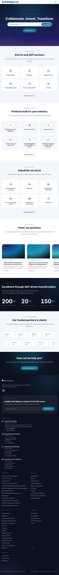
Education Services (7, 540)
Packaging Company (7, 538)
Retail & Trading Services (8, 545)
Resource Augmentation (37, 486)
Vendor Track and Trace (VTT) (10, 483)
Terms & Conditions (46, 571)
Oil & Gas (4, 530)
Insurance (4, 525)
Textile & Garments (6, 533)
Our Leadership (35, 516)
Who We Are (34, 513)
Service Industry (6, 543)
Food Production (6, 513)
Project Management (36, 483)
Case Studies (5, 555)
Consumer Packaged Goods (9, 520)
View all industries (29, 212)
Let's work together (28, 368)
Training (33, 490)
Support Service (35, 481)
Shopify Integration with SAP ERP (10, 500)
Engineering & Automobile (8, 518)
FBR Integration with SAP (8, 498)
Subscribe (47, 408)
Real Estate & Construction (8, 523)
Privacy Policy (34, 571)
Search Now (46, 24)
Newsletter (4, 560)
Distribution (4, 547)
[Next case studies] (55, 241)
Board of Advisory (35, 518)
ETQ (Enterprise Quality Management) (11, 493)
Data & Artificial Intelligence (37, 493)
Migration (33, 478)
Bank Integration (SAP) (7, 490)
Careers (33, 523)
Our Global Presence (36, 520)
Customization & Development (38, 495)
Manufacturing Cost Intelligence (10, 476)
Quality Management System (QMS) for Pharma (14, 486)
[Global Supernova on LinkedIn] (3, 390)
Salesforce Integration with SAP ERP (11, 503)
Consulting (33, 488)
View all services (28, 95)
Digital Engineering (35, 498)
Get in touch (28, 30)
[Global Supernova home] (10, 2)
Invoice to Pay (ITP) (7, 478)
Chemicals (4, 528)
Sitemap (55, 571)
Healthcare (4, 516)
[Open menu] (55, 2)
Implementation (34, 476)
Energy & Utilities (6, 535)
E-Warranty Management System (10, 505)
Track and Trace (6, 481)
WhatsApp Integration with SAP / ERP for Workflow (14, 488)
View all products (28, 154)
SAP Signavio (5, 495)
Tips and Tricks (6, 558)
